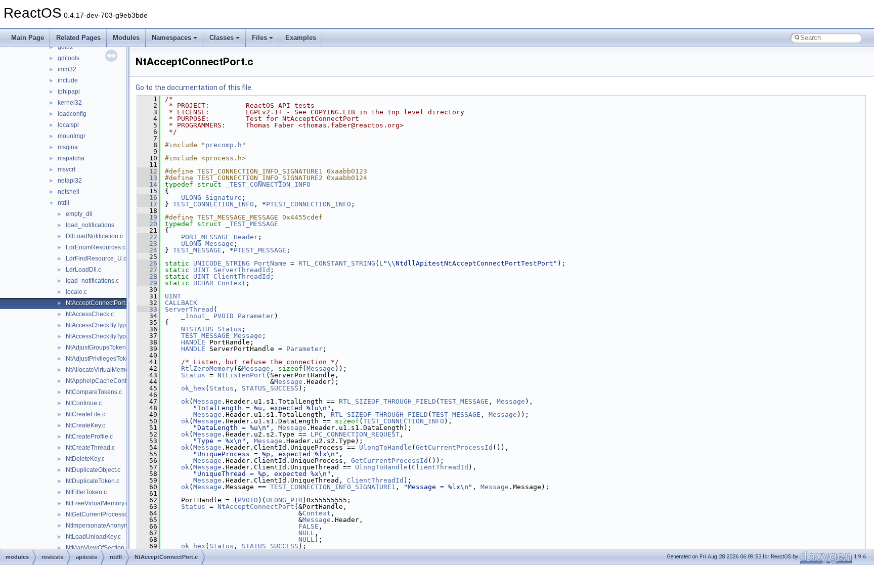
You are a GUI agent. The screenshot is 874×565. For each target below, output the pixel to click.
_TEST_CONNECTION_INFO (268, 184)
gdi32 (65, 47)
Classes (221, 37)
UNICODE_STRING (221, 263)
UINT (201, 270)
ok (185, 401)
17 (147, 204)
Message (219, 243)
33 (147, 309)
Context (231, 283)
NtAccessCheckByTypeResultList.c (113, 336)
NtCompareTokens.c (94, 392)
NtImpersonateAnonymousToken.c (113, 525)
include (68, 80)
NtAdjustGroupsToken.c (98, 347)
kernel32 (70, 102)
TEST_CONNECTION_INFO (213, 204)
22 (147, 237)
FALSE (308, 526)
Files (259, 37)
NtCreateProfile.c (89, 436)
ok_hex (193, 388)
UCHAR (203, 283)
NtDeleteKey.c (85, 458)
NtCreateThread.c (90, 447)
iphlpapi (69, 91)
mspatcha (71, 158)
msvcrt (66, 169)
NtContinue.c (84, 403)
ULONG (191, 197)
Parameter (256, 316)
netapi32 (70, 180)
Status (229, 329)
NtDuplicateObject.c (93, 469)
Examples (300, 37)
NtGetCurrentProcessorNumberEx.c (115, 514)
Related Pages (78, 37)
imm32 (67, 69)
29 (147, 283)
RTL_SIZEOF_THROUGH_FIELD (387, 401)
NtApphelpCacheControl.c (102, 380)
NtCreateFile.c (85, 414)
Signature (223, 197)
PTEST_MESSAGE (260, 250)
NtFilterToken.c (86, 492)
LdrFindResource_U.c (96, 258)
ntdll (63, 202)
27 (147, 270)
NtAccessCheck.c (90, 314)
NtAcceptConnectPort (255, 506)
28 (147, 276)
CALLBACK (181, 303)
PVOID (223, 316)
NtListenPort (241, 375)
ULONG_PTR (284, 500)
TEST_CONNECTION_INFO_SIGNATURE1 (333, 487)
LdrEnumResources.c (95, 247)
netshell (68, 191)
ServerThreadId (241, 270)
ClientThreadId (241, 276)
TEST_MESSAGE (197, 250)
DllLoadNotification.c (94, 236)
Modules (126, 37)
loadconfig (72, 113)
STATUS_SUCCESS (270, 388)
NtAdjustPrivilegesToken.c (102, 358)
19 (147, 217)
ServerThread (189, 309)
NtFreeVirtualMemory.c (97, 503)
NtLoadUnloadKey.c (93, 536)
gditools (68, 58)
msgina (68, 147)
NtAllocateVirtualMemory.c (102, 369)
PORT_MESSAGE (205, 237)
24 (147, 250)
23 (147, 243)
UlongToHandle (385, 447)
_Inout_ (195, 316)
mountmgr (71, 136)
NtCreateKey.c (85, 425)
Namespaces (171, 37)
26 (147, 263)
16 (147, 197)
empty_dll (79, 214)
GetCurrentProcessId (454, 447)
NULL (306, 533)
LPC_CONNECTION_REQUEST (355, 434)
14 (147, 184)
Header (246, 237)
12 (147, 171)
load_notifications (90, 225)
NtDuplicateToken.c (92, 481)
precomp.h (223, 145)
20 (147, 224)
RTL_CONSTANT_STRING (336, 263)
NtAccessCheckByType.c (100, 325)
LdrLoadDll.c (83, 269)
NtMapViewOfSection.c (97, 547)
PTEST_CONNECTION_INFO (308, 204)
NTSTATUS (197, 329)
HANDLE (193, 342)
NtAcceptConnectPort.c (97, 303)
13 (147, 178)
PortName (270, 263)
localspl (68, 124)
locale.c (76, 291)
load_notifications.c (92, 280)
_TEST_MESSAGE (252, 224)
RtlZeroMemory (207, 368)
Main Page (27, 37)
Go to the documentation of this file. (194, 87)
